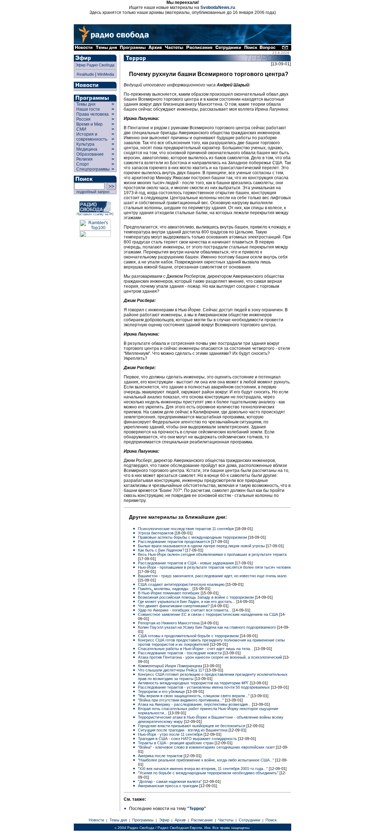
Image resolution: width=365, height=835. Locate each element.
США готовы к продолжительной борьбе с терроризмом (189, 636)
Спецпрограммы (92, 169)
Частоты (226, 820)
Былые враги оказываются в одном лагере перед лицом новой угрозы (202, 546)
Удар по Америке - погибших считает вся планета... (185, 610)
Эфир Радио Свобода (94, 65)
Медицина (86, 149)
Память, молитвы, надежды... (165, 589)
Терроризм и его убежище (162, 691)
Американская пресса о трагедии (168, 786)
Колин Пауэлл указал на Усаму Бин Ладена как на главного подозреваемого (207, 627)
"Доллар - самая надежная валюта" (170, 781)
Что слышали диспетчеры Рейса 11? (171, 670)
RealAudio (85, 74)
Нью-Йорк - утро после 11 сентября (171, 734)
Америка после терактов (161, 756)
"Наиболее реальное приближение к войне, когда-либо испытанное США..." (206, 760)
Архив (180, 820)
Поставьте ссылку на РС (95, 214)
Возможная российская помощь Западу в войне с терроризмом (196, 597)
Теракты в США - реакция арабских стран (176, 743)
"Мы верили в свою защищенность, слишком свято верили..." (194, 696)
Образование (90, 154)
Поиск (271, 820)
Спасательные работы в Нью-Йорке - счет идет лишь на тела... (196, 649)
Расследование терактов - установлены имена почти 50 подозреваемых (204, 687)
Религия (84, 159)
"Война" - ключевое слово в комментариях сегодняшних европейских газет (207, 747)
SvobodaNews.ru (217, 7)
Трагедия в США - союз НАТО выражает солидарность (188, 738)
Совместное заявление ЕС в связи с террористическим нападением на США (208, 614)
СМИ (81, 129)
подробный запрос (92, 192)
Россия (83, 119)
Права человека (92, 114)
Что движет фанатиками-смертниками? (174, 606)
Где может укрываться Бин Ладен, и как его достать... (187, 601)
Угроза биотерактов (156, 533)
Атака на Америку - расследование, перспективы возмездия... (195, 704)
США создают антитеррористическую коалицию (182, 584)
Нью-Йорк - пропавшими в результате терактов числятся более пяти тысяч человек (214, 567)
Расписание (202, 820)
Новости (96, 820)
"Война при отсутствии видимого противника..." (181, 700)
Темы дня (86, 104)
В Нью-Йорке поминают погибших (169, 593)
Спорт (82, 164)
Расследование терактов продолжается (174, 541)
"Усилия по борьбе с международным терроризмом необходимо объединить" (208, 773)
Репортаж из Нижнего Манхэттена (169, 623)
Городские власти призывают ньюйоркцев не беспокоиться (192, 726)
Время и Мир (89, 124)
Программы (143, 820)
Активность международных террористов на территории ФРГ (194, 683)
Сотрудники (249, 820)
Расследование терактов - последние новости (180, 653)
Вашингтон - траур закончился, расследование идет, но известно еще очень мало (212, 576)
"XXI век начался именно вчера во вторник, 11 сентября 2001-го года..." (203, 768)
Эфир (164, 820)
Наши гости (88, 109)
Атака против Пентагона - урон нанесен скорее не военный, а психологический (210, 657)
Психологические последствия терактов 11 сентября (186, 529)
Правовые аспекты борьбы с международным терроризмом (193, 537)
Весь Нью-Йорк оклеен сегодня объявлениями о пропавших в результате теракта (212, 554)
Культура (85, 144)
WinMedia (105, 74)
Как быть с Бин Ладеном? (161, 550)
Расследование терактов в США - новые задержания (186, 563)
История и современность (91, 137)
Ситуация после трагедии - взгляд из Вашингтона (183, 730)
